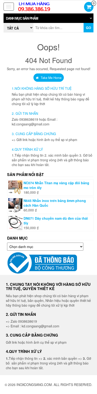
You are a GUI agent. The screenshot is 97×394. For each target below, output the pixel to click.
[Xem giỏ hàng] (88, 7)
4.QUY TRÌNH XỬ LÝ (27, 149)
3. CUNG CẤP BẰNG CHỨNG (34, 133)
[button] (48, 18)
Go (88, 27)
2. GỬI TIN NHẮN (25, 113)
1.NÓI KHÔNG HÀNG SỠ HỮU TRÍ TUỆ (42, 88)
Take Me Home (50, 77)
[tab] (48, 18)
